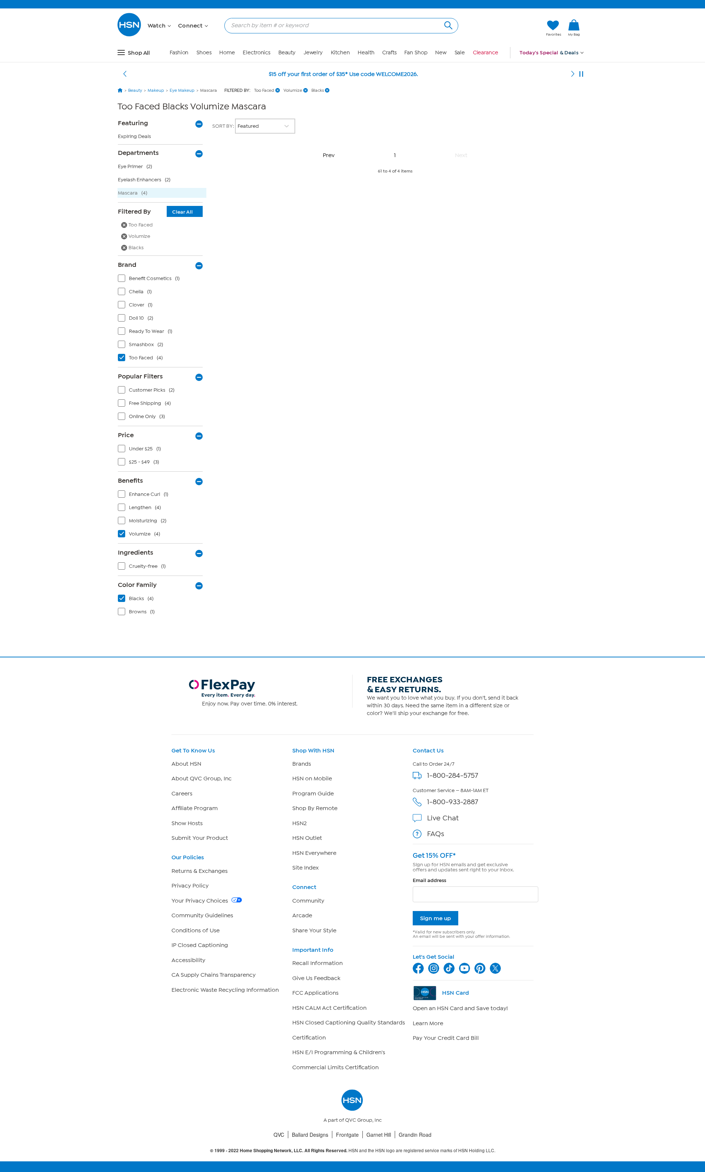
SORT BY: (223, 126)
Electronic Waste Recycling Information (225, 990)
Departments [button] (138, 153)
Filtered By (155, 211)
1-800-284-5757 (452, 775)
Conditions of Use (195, 930)
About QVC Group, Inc (201, 778)
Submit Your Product (199, 838)
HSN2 (299, 823)
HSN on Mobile (312, 778)
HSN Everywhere (314, 853)
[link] (574, 28)
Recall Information (317, 963)
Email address (429, 880)
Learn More (428, 1023)
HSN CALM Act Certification (329, 1008)
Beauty (287, 53)
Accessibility (188, 960)
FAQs (435, 834)
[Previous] (124, 74)
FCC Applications (315, 993)
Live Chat (443, 818)
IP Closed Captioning (199, 945)
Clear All (182, 212)
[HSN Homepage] (120, 90)
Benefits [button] (130, 480)
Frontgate (347, 1134)
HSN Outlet (307, 838)
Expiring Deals (134, 136)
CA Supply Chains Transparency (213, 975)
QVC (279, 1134)
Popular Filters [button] (140, 376)
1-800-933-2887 (452, 802)
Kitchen (340, 53)
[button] (505, 28)
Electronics (256, 53)
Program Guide (313, 793)
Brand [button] (127, 265)
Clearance (485, 53)
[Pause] (581, 74)
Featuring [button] (133, 123)
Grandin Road (415, 1134)
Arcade (302, 915)
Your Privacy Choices (200, 900)
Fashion (179, 53)
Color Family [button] (137, 585)
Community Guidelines (202, 915)
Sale (460, 53)
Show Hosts (187, 823)
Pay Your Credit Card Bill (446, 1038)
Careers (181, 793)
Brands (301, 764)
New (440, 53)
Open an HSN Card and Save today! (460, 1008)
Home (227, 53)
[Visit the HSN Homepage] (130, 35)
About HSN (186, 764)
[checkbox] (162, 280)
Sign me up (435, 918)
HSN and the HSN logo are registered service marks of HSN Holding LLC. (352, 1150)
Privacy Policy (190, 885)
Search (447, 24)
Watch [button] (157, 25)
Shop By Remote (314, 808)
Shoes (204, 53)
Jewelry (313, 53)
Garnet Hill (378, 1134)
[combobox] (338, 25)
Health (366, 53)
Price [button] (126, 435)
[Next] (572, 74)
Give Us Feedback (316, 978)
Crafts (389, 53)
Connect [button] (191, 25)
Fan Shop (415, 53)
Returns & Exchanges (199, 871)
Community (308, 900)
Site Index (305, 867)
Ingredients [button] (135, 552)
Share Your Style (314, 930)
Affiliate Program (194, 808)
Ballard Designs (310, 1134)
